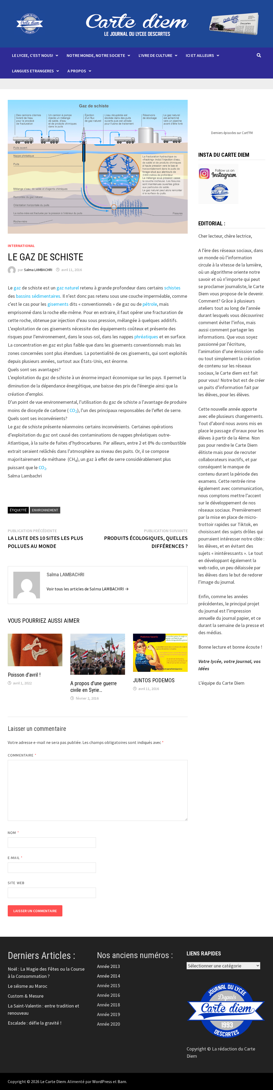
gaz (17, 288)
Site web (16, 882)
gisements (57, 304)
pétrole (149, 304)
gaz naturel (67, 288)
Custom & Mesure (25, 996)
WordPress (102, 1081)
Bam (122, 1081)
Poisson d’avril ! (24, 675)
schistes (171, 288)
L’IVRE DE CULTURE (155, 55)
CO (72, 410)
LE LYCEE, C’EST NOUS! (32, 55)
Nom (13, 832)
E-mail (15, 857)
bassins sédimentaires (37, 296)
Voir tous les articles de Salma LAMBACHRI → (88, 588)
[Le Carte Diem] (136, 23)
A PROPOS (76, 70)
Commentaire (22, 755)
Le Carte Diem (53, 1081)
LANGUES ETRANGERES (33, 70)
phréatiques (145, 337)
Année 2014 (108, 976)
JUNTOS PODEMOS (154, 680)
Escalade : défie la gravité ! (35, 1023)
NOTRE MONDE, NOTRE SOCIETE (96, 55)
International (21, 245)
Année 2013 (108, 966)
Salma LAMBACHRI (38, 269)
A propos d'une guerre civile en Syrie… (93, 686)
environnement (45, 510)
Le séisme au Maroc (27, 986)
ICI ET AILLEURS (200, 55)
